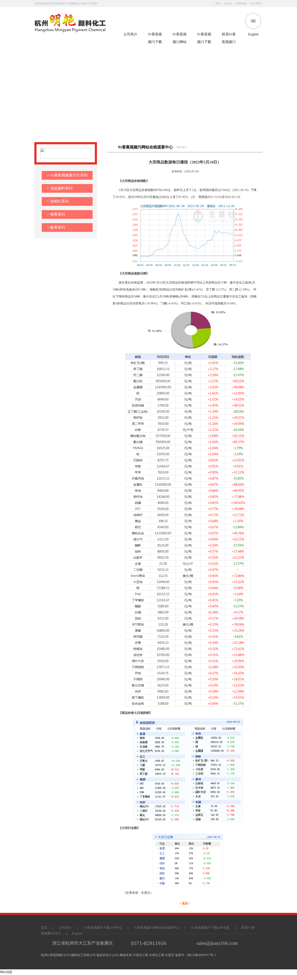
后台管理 (255, 3)
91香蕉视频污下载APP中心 (155, 35)
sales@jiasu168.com (217, 943)
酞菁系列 (56, 227)
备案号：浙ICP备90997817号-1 (195, 955)
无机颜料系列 (59, 188)
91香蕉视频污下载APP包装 (204, 35)
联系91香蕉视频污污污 (229, 35)
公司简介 (130, 34)
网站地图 (6, 972)
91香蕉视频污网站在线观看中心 (180, 35)
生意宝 (169, 955)
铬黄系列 (56, 214)
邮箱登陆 (241, 3)
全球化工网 (156, 955)
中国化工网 (140, 955)
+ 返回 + (185, 903)
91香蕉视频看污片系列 (67, 175)
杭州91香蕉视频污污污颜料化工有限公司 (68, 955)
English (228, 3)
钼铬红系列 (58, 201)
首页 (217, 3)
